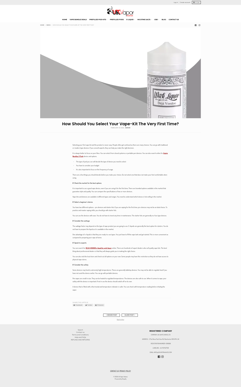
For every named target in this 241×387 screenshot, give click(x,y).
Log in (176, 2)
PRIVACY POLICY (125, 371)
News (48, 25)
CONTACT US (114, 371)
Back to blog (120, 319)
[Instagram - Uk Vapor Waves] (199, 25)
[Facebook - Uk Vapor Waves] (195, 25)
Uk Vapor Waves (123, 377)
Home (42, 25)
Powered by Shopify (120, 379)
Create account (185, 2)
